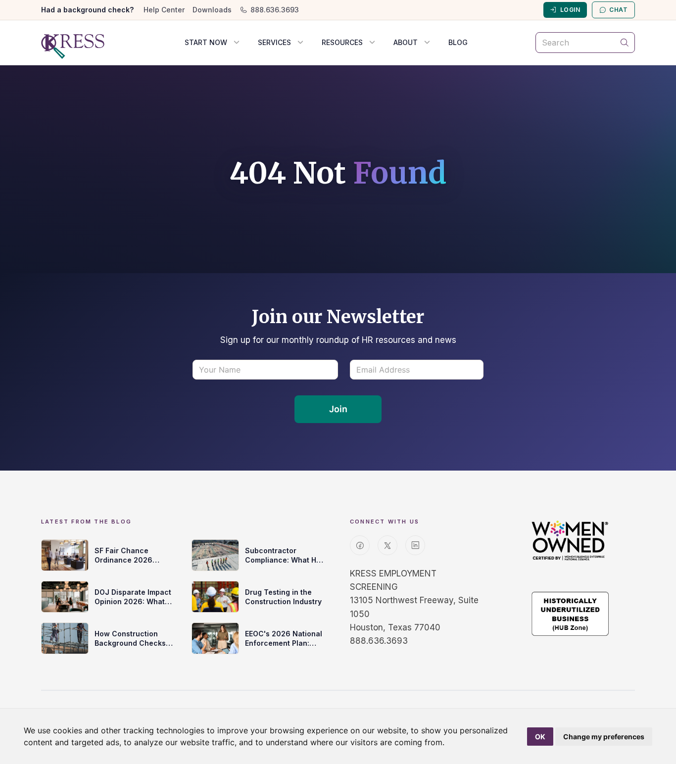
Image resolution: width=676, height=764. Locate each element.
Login (570, 9)
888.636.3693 (274, 9)
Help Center (164, 9)
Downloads (212, 9)
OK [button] (540, 736)
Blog (458, 42)
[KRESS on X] (387, 545)
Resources (342, 42)
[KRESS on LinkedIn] (415, 545)
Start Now (206, 42)
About (405, 42)
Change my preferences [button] (603, 736)
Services (274, 42)
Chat (618, 9)
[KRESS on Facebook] (360, 545)
